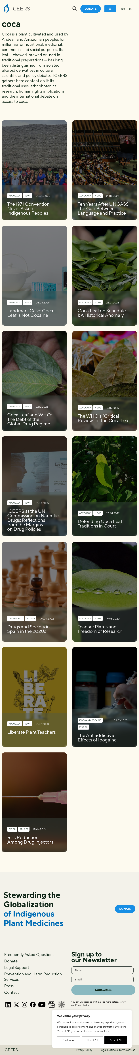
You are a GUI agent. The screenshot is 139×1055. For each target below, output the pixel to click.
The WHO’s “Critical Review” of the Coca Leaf (104, 418)
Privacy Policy (82, 1005)
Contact (11, 992)
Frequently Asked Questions (29, 954)
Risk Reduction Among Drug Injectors (30, 840)
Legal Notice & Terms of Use (117, 1050)
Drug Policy (16, 618)
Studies (31, 618)
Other (12, 829)
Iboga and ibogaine (90, 720)
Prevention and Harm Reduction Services (33, 977)
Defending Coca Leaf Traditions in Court (100, 523)
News (27, 196)
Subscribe (103, 990)
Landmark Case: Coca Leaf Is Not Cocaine (30, 313)
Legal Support (16, 967)
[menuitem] (123, 9)
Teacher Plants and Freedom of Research (100, 629)
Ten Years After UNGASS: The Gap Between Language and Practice (104, 208)
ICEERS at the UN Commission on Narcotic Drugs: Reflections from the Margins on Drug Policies (33, 520)
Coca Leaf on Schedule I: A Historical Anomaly (102, 313)
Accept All (115, 1040)
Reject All (92, 1040)
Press (9, 986)
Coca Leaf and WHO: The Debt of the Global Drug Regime (29, 419)
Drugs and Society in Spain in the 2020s (28, 629)
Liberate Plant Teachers (31, 732)
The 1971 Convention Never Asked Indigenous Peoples (28, 208)
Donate (11, 961)
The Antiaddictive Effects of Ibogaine (97, 737)
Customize (68, 1040)
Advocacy (14, 196)
